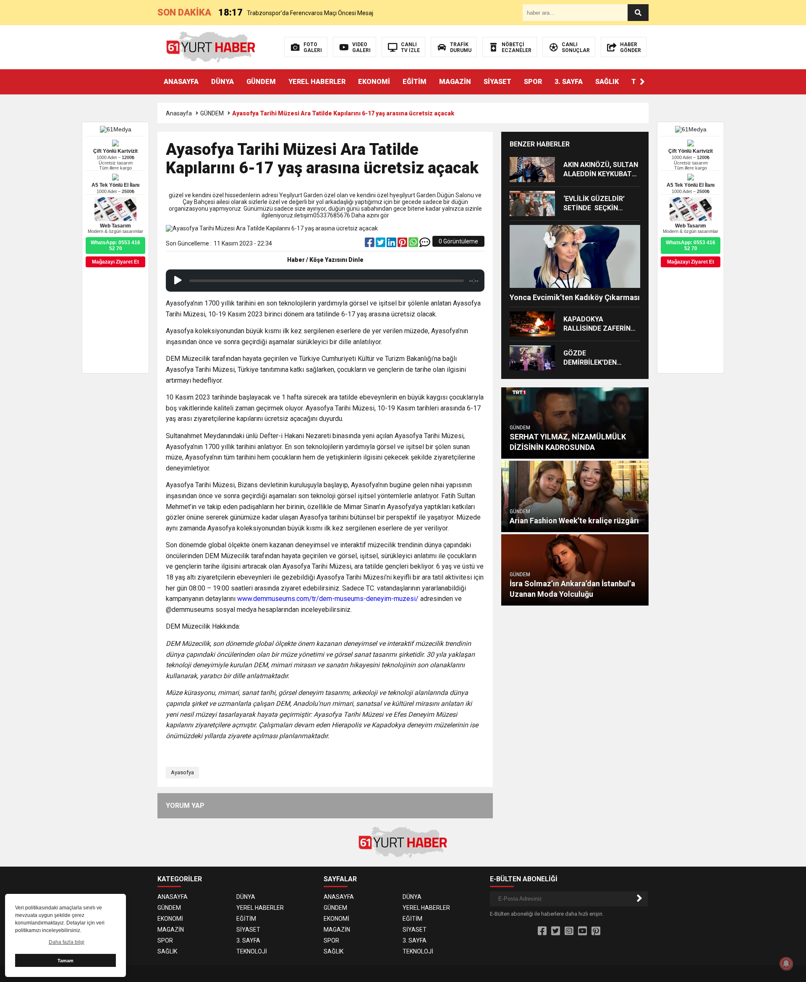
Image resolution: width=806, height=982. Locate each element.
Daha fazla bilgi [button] (66, 942)
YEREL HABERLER (316, 82)
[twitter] (381, 244)
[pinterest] (403, 244)
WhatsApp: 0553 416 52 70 (690, 245)
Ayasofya (182, 772)
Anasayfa (179, 113)
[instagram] (569, 931)
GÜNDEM (261, 82)
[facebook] (370, 244)
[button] (642, 81)
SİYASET (497, 82)
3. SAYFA (569, 82)
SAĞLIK (607, 82)
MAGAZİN (455, 82)
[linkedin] (392, 244)
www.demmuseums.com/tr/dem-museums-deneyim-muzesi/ (328, 599)
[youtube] (582, 931)
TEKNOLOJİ (251, 951)
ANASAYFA (181, 82)
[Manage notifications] (786, 963)
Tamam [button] (65, 960)
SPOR (533, 82)
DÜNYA (222, 82)
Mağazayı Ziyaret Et (690, 262)
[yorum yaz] (424, 244)
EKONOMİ (374, 82)
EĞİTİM (415, 82)
